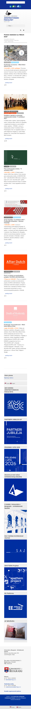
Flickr (16, 6)
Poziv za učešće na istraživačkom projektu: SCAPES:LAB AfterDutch (14, 276)
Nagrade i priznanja (10, 113)
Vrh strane (14, 703)
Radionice (7, 273)
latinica (11, 377)
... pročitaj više (7, 82)
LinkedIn (18, 6)
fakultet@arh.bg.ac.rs (11, 679)
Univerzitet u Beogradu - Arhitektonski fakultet (9, 40)
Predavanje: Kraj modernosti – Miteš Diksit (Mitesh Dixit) (14, 325)
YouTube (13, 6)
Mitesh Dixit (10, 41)
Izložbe (6, 111)
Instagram (20, 6)
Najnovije (16, 40)
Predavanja (15, 62)
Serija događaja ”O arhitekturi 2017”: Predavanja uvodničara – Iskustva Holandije (14, 221)
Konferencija (14, 111)
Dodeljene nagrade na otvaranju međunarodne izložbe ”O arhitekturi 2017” (14, 117)
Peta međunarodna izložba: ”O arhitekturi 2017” (13, 169)
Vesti (6, 41)
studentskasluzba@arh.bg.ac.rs (13, 687)
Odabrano (7, 62)
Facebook (11, 6)
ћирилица (6, 377)
